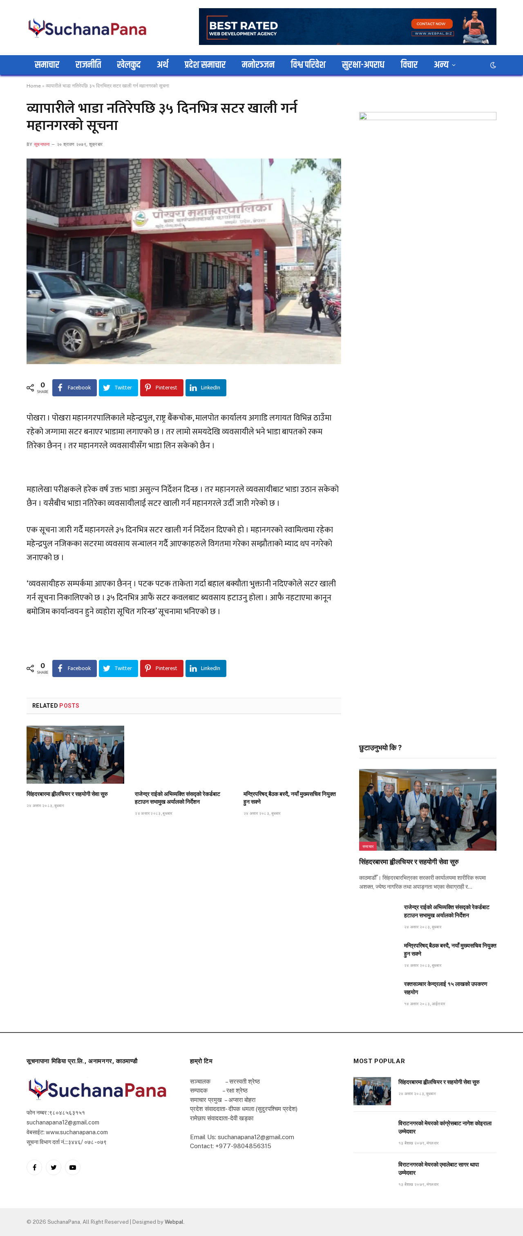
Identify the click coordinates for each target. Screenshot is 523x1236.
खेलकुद (129, 65)
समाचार (47, 65)
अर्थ (162, 65)
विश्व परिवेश (308, 65)
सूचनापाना (42, 144)
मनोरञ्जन (258, 65)
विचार (409, 65)
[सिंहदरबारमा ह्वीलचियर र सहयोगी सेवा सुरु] (75, 755)
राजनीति (88, 65)
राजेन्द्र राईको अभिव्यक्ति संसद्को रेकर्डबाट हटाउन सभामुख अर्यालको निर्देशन (177, 798)
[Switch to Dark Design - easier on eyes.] (492, 65)
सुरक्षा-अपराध (363, 65)
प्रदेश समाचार (205, 65)
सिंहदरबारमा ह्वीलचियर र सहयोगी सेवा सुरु (67, 794)
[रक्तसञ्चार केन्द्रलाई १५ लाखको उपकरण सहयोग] (378, 993)
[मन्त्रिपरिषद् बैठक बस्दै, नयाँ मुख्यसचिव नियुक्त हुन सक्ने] (292, 755)
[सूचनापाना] (88, 27)
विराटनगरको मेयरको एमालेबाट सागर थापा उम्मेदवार (438, 1168)
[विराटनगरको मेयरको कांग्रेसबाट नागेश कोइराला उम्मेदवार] (372, 1132)
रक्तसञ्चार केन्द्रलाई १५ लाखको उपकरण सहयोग (445, 988)
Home (34, 86)
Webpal (174, 1222)
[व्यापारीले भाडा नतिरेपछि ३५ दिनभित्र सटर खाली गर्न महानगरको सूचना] (184, 261)
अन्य (441, 65)
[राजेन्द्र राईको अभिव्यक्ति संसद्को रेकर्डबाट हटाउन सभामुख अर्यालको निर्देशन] (183, 755)
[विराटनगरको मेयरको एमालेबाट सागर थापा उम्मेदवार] (372, 1174)
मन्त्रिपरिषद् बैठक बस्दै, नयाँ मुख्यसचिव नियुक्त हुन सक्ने (290, 798)
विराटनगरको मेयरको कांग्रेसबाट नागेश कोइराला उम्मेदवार (445, 1127)
